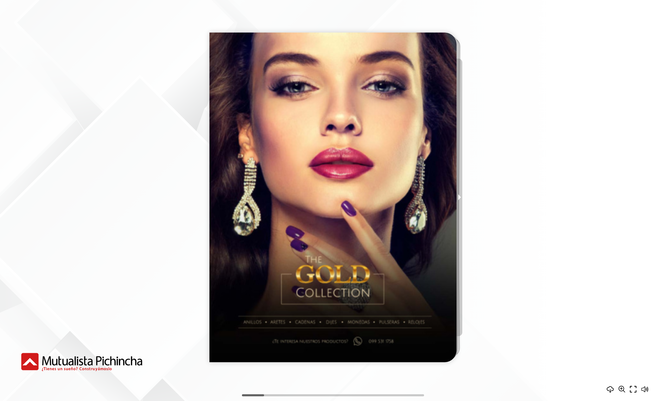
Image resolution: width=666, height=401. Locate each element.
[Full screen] (633, 389)
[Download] (610, 389)
